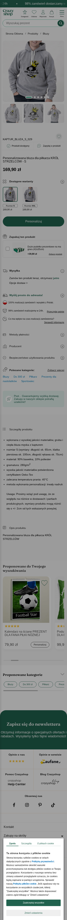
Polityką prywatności (43, 861)
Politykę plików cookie (24, 884)
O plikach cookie (45, 843)
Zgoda (12, 843)
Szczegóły (26, 843)
